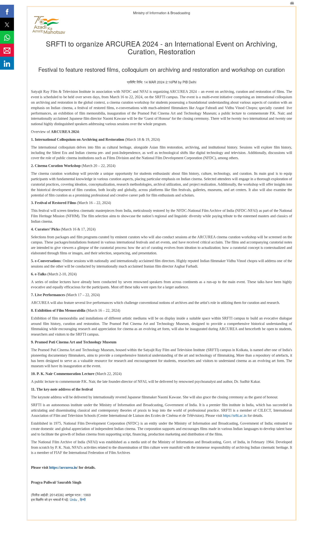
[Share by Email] (7, 50)
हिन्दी (83, 499)
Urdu (74, 499)
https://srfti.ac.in (235, 415)
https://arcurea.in (63, 467)
